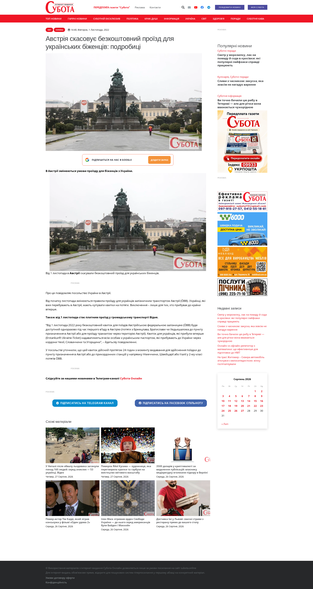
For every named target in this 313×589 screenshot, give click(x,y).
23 (261, 405)
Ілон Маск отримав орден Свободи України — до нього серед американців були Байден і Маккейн (125, 522)
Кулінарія (223, 76)
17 (223, 405)
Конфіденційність (56, 582)
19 (235, 405)
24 (223, 410)
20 (242, 405)
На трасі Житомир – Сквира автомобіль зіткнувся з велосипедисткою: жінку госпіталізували (240, 360)
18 (229, 405)
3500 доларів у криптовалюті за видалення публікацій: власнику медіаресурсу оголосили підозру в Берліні (182, 469)
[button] (183, 7)
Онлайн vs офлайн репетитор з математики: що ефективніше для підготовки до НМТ (237, 349)
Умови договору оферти (60, 577)
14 (248, 401)
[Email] (189, 7)
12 (235, 401)
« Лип (225, 424)
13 (242, 401)
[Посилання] (60, 7)
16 (261, 401)
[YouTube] (196, 7)
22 (255, 405)
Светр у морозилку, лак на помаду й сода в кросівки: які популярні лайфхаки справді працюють (238, 60)
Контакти (155, 7)
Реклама (140, 7)
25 (229, 410)
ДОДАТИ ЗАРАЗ (159, 159)
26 (235, 410)
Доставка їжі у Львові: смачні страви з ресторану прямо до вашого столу (179, 520)
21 (248, 405)
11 (229, 401)
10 (223, 401)
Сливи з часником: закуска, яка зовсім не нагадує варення (240, 82)
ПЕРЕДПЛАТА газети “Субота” (112, 7)
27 (242, 410)
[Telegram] (209, 7)
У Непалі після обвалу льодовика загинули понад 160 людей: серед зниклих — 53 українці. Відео (72, 469)
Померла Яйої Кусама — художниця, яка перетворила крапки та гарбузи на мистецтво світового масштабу (126, 469)
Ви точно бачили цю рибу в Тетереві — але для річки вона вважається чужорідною (239, 103)
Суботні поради (226, 50)
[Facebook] (202, 7)
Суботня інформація (229, 95)
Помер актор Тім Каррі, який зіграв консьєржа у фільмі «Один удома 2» (68, 520)
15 (255, 401)
